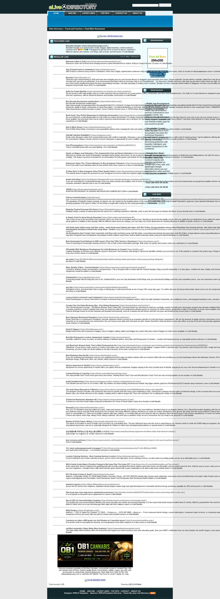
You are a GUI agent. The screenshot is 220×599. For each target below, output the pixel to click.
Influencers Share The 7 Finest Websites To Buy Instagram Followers (95, 163)
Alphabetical (135, 56)
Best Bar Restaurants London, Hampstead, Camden (88, 337)
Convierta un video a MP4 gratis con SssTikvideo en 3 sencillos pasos (95, 520)
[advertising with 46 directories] (158, 68)
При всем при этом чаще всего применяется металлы (89, 492)
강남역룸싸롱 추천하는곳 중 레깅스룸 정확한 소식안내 (87, 431)
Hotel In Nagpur (72, 329)
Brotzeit (69, 77)
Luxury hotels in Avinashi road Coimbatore (84, 297)
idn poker (70, 259)
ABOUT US (137, 13)
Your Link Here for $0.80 (157, 182)
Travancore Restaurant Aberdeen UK (81, 399)
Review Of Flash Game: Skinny (79, 421)
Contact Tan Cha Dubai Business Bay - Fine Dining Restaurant (92, 305)
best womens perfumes (76, 440)
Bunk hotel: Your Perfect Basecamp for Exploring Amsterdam (92, 115)
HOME (56, 13)
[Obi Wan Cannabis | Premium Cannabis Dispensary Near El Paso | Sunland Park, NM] (95, 567)
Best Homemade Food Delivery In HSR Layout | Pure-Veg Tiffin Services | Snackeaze (101, 241)
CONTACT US (121, 13)
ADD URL (72, 13)
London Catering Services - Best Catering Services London (91, 456)
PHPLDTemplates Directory (110, 593)
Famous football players (76, 197)
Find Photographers (74, 145)
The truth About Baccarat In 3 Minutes (82, 389)
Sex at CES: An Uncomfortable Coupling (83, 500)
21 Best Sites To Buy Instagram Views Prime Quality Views (90, 171)
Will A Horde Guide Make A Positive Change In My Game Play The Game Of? (98, 464)
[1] (130, 584)
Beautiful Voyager (73, 46)
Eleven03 (69, 408)
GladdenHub (71, 277)
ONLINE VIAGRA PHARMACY (78, 135)
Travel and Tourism (73, 29)
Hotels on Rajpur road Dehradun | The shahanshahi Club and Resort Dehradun (99, 153)
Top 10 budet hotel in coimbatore (80, 69)
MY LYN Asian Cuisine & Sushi (79, 474)
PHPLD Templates (80, 593)
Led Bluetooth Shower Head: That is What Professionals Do (91, 345)
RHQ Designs (71, 510)
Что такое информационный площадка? (84, 448)
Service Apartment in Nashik (78, 365)
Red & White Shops (74, 127)
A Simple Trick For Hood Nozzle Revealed (83, 217)
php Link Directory (140, 593)
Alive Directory (56, 29)
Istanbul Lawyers (73, 484)
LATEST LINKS (88, 13)
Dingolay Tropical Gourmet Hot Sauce (82, 209)
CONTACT (125, 591)
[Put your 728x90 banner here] (110, 36)
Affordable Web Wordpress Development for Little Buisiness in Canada (96, 249)
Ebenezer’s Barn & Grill (76, 61)
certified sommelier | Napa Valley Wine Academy (86, 528)
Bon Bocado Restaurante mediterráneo (82, 101)
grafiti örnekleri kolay (75, 381)
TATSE (68, 189)
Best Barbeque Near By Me (77, 355)
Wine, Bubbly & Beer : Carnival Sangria (82, 267)
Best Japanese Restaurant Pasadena (81, 317)
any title (69, 287)
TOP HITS (105, 13)
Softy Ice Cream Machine (76, 91)
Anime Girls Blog (73, 179)
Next (139, 584)
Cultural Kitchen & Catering (77, 373)
